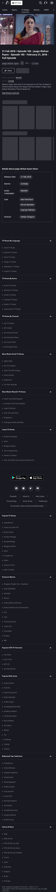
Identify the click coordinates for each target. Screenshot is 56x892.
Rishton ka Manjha (10, 436)
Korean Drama (9, 565)
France (6, 857)
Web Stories (8, 838)
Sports (14, 10)
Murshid (7, 688)
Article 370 (8, 626)
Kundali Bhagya (9, 541)
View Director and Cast (10, 93)
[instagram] (23, 488)
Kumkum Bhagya (10, 537)
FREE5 (46, 10)
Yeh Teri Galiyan (9, 366)
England (7, 871)
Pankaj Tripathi (9, 787)
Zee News (7, 655)
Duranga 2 (8, 725)
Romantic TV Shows (11, 290)
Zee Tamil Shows (10, 342)
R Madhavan (8, 763)
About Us (26, 496)
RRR (5, 640)
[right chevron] (5, 117)
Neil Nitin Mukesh (10, 801)
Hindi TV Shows (9, 248)
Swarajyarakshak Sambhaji (13, 422)
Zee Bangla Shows (10, 347)
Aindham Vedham (10, 711)
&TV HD (7, 664)
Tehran (6, 598)
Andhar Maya (9, 702)
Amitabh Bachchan (11, 810)
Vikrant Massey (9, 768)
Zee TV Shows (9, 323)
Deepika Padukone (10, 772)
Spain (6, 862)
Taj (5, 735)
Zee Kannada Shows (11, 337)
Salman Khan (8, 777)
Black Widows (9, 721)
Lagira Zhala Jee (9, 408)
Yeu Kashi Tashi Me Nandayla (14, 403)
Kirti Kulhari (8, 805)
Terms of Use (27, 501)
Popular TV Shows (9, 516)
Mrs (5, 612)
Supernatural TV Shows (12, 309)
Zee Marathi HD (9, 669)
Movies (36, 10)
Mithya (6, 730)
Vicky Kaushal (9, 791)
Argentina (7, 867)
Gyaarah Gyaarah (10, 692)
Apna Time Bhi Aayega (12, 370)
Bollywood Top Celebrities (12, 756)
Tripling (6, 744)
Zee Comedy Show (10, 451)
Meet (6, 441)
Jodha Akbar (8, 361)
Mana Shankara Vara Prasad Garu (16, 607)
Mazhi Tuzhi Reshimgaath (13, 399)
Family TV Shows (10, 295)
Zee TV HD (8, 659)
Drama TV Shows (10, 285)
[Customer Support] (46, 3)
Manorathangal (9, 697)
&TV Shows (8, 328)
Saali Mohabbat (9, 589)
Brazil (6, 876)
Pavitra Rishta (9, 375)
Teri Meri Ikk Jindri (10, 384)
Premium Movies (8, 577)
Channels (13, 496)
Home (4, 10)
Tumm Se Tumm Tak (11, 527)
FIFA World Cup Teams (12, 848)
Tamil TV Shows (9, 257)
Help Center (40, 496)
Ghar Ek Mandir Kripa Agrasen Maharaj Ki (19, 460)
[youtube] (37, 488)
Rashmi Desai (9, 820)
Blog (5, 834)
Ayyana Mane (9, 683)
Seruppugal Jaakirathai (12, 706)
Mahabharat (8, 523)
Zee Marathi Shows (11, 333)
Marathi (19, 77)
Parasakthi (8, 631)
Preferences (43, 501)
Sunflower (7, 739)
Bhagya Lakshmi (10, 446)
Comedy (11, 81)
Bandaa (7, 636)
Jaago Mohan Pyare (10, 63)
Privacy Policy (11, 501)
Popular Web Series (9, 676)
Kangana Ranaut (10, 815)
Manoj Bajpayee (10, 782)
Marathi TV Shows (10, 252)
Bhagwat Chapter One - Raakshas (16, 584)
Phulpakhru (8, 418)
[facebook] (16, 488)
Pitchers (7, 749)
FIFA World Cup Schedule (13, 853)
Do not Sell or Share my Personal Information (27, 506)
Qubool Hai (8, 380)
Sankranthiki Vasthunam (12, 603)
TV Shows (25, 10)
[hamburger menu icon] (52, 3)
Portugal (7, 881)
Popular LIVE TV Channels (12, 648)
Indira (6, 560)
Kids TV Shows (9, 570)
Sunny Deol (8, 796)
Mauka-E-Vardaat (10, 455)
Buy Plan (17, 3)
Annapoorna (8, 556)
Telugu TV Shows (10, 262)
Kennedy (7, 593)
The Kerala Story (10, 622)
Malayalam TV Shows (11, 266)
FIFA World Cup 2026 (11, 843)
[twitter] (30, 488)
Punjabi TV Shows (10, 271)
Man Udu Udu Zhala (11, 413)
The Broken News (10, 716)
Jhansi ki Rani (8, 532)
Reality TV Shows (10, 304)
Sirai (5, 617)
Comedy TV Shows (10, 300)
